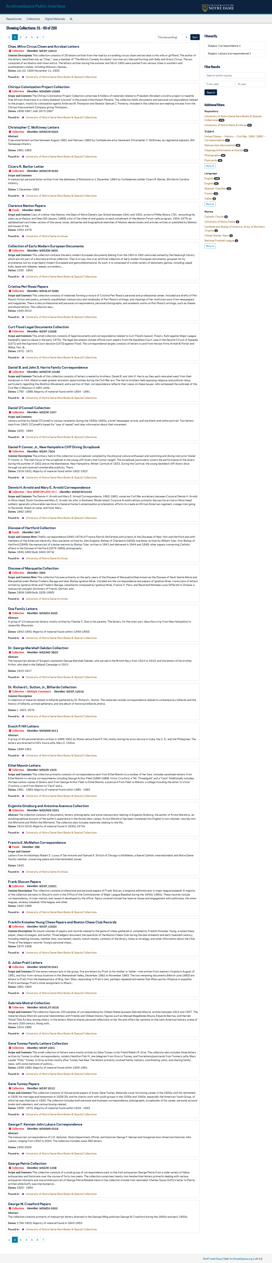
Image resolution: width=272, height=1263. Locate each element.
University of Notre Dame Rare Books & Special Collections (61, 77)
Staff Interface (212, 1258)
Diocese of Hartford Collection (32, 527)
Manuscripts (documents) (220, 145)
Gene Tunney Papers (23, 1083)
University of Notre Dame (220, 221)
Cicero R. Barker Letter (26, 166)
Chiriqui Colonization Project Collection (39, 86)
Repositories (14, 18)
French (208, 193)
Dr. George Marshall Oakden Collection (38, 648)
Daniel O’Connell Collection (29, 407)
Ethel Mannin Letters (24, 765)
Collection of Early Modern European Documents (46, 246)
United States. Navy (216, 235)
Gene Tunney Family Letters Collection (38, 1043)
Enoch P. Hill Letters (23, 726)
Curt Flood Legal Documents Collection (38, 327)
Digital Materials (55, 18)
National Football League (219, 240)
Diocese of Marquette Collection (33, 568)
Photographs (212, 155)
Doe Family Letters (22, 608)
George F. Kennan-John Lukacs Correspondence (45, 1124)
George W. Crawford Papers (29, 1203)
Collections (33, 18)
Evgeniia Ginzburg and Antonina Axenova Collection (48, 805)
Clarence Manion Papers (27, 205)
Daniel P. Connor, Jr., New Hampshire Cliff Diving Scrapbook (54, 447)
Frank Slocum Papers (24, 881)
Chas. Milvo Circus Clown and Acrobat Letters (43, 46)
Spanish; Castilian (215, 188)
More (209, 165)
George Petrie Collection (27, 1163)
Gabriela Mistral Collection (29, 1003)
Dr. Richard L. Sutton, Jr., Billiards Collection (42, 687)
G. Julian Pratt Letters (25, 962)
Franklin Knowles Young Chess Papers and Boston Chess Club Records (62, 922)
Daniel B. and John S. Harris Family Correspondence (48, 367)
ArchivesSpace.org (241, 1258)
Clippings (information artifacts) (224, 150)
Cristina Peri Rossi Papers (28, 286)
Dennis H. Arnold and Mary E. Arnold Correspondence (49, 487)
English (209, 178)
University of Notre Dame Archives (47, 236)
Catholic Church (214, 216)
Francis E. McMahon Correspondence (37, 842)
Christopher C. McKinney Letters (33, 127)
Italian (208, 198)
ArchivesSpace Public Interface (35, 5)
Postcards (211, 160)
